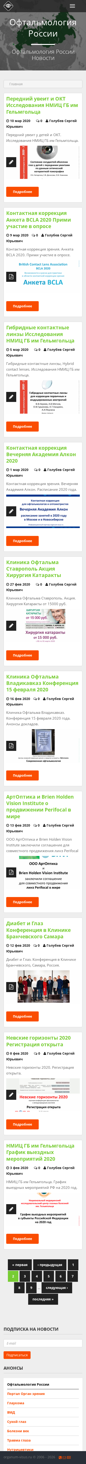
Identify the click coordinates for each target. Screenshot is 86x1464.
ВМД (11, 1412)
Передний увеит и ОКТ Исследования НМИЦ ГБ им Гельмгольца (42, 105)
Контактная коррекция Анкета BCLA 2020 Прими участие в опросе (38, 220)
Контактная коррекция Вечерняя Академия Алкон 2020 (41, 454)
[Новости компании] (69, 1457)
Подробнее (22, 191)
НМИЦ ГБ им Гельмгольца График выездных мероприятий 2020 (40, 1152)
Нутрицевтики (20, 1449)
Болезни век (18, 1431)
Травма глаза (19, 1440)
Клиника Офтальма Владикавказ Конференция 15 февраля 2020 (42, 683)
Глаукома (15, 1403)
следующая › (57, 1287)
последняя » (43, 1299)
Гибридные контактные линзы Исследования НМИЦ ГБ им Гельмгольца (40, 334)
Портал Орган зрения (26, 1393)
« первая (19, 1264)
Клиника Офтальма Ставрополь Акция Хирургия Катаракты (33, 569)
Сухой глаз (16, 1421)
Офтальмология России (28, 1384)
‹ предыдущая (50, 1264)
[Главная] (7, 6)
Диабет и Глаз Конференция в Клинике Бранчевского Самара (38, 930)
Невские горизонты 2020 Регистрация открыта (38, 1040)
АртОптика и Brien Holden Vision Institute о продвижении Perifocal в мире (40, 806)
